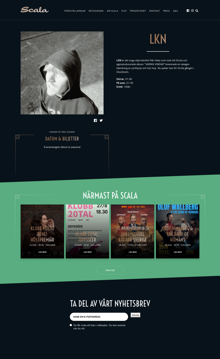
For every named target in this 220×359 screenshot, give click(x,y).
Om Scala (112, 10)
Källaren (50, 245)
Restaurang (96, 10)
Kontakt (154, 10)
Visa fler (110, 270)
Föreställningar (75, 10)
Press (166, 10)
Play (124, 10)
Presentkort (138, 10)
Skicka (135, 315)
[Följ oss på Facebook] (188, 10)
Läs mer (42, 252)
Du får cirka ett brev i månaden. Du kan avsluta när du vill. (99, 326)
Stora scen (140, 245)
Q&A (175, 10)
